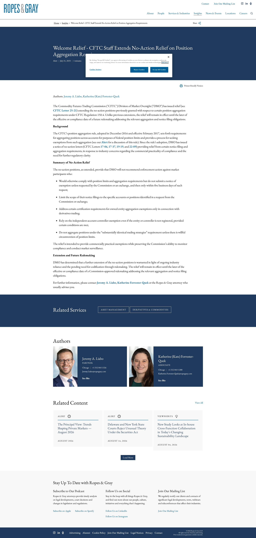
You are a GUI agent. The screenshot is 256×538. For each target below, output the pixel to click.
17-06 (104, 146)
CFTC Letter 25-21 (65, 110)
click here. (165, 62)
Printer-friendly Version (193, 85)
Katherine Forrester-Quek (133, 283)
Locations (230, 13)
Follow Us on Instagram (117, 516)
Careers (243, 13)
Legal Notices (137, 532)
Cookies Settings (95, 69)
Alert (104, 142)
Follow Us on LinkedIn (116, 510)
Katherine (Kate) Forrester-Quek (101, 96)
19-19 (120, 146)
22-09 (132, 146)
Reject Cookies (139, 69)
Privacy (149, 532)
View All (199, 402)
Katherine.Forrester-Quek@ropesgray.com (175, 373)
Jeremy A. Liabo (73, 96)
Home (56, 23)
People (161, 13)
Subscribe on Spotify (84, 510)
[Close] (168, 57)
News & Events (213, 13)
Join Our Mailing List (224, 3)
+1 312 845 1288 (175, 369)
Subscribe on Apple (62, 510)
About (150, 13)
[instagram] (242, 3)
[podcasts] (251, 3)
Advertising (74, 532)
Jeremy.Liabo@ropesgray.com (94, 371)
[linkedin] (246, 3)
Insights (198, 13)
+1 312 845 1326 (99, 367)
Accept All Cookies (159, 69)
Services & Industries (179, 13)
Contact (205, 3)
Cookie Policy (98, 532)
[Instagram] (54, 532)
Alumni (86, 532)
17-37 (112, 146)
